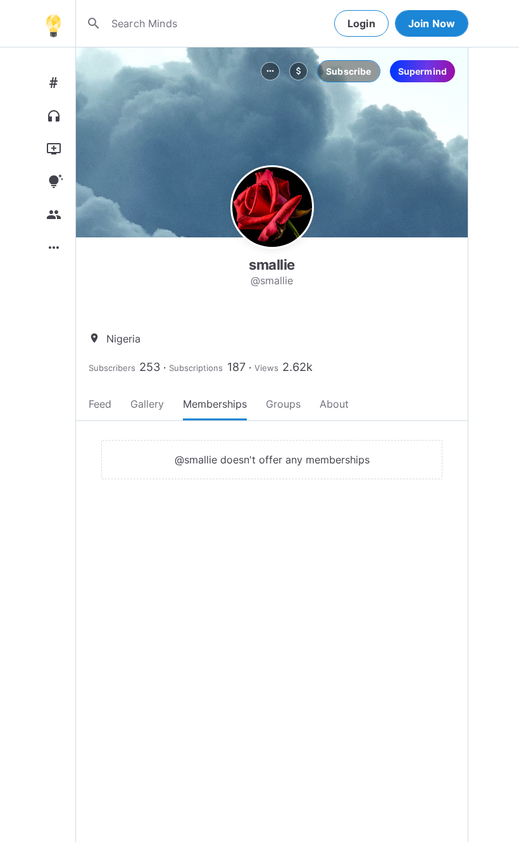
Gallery (147, 404)
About (334, 404)
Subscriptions (196, 368)
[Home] (53, 23)
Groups (283, 404)
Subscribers (112, 368)
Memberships (215, 404)
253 (149, 367)
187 (236, 367)
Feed (100, 404)
